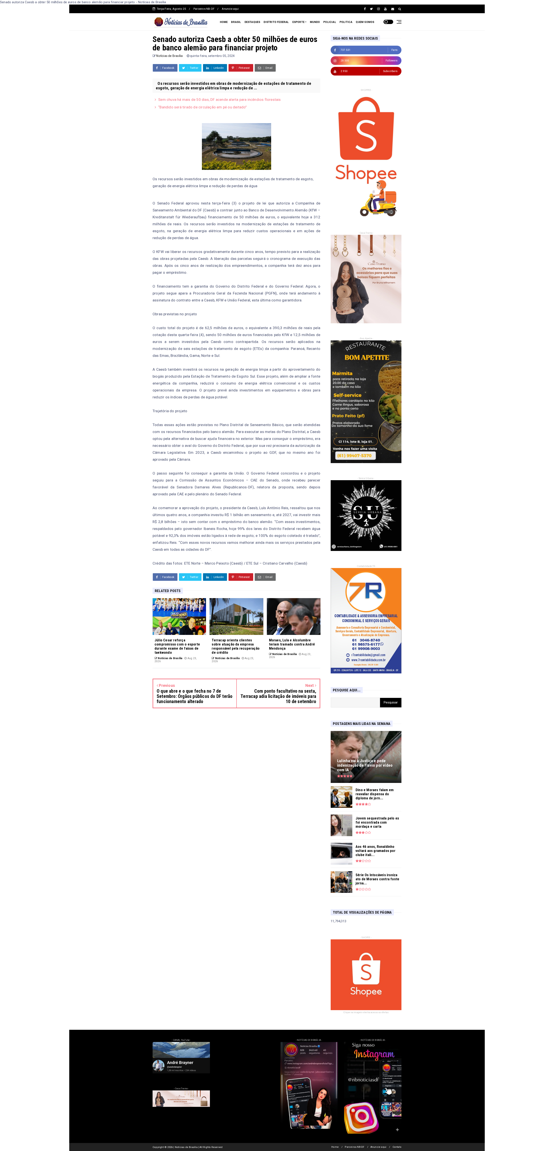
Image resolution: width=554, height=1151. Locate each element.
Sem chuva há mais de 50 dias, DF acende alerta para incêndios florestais (219, 99)
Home (335, 1147)
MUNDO (315, 22)
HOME (224, 22)
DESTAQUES (252, 22)
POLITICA (346, 22)
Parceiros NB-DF (203, 8)
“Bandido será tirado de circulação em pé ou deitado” (202, 107)
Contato (397, 1147)
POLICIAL (329, 22)
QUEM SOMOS (365, 22)
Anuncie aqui (230, 8)
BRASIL (236, 22)
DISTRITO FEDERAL (276, 22)
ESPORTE (298, 22)
